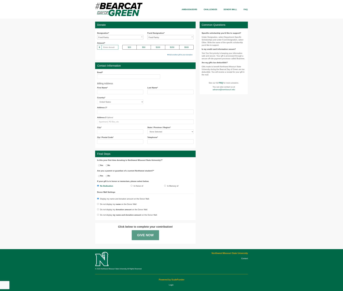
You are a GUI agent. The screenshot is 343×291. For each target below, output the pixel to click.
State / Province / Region (159, 127)
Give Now (145, 235)
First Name (102, 88)
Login (171, 285)
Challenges (210, 9)
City (99, 127)
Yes (101, 165)
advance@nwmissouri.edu (224, 89)
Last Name (152, 88)
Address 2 (101, 117)
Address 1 (102, 107)
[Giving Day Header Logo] (119, 9)
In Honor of (138, 186)
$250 (172, 47)
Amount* (101, 43)
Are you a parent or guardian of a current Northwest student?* (125, 171)
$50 (143, 47)
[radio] (112, 186)
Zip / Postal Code (105, 137)
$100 (158, 47)
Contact (244, 258)
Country (101, 98)
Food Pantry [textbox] (103, 37)
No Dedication (106, 186)
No (109, 165)
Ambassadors (189, 9)
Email (100, 72)
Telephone (152, 137)
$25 (129, 47)
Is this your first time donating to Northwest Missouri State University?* (130, 160)
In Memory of (172, 186)
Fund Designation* (156, 33)
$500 (186, 47)
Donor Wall (230, 9)
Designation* (103, 33)
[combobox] (120, 37)
